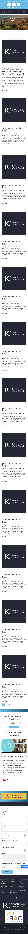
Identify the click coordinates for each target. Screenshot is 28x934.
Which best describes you (8, 847)
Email (3, 827)
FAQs (20, 881)
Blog (11, 883)
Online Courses (13, 892)
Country (4, 833)
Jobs (11, 890)
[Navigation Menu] (24, 11)
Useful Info (12, 881)
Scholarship (22, 890)
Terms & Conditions (13, 931)
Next (10, 704)
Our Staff (3, 883)
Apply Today (4, 886)
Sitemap (2, 892)
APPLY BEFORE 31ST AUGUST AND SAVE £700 (14, 796)
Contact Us (21, 883)
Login (2, 890)
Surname (4, 820)
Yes (4, 867)
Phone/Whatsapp (5, 838)
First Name (5, 814)
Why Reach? (4, 881)
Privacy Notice (6, 931)
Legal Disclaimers (21, 931)
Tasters (11, 886)
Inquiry (3, 853)
